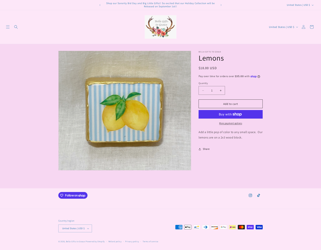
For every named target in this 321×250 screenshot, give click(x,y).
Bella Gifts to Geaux (76, 241)
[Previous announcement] (100, 5)
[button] (8, 27)
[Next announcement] (221, 5)
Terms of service (150, 241)
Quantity (203, 83)
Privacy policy (132, 241)
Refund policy (115, 241)
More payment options (230, 123)
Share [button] (206, 149)
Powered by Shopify (95, 241)
